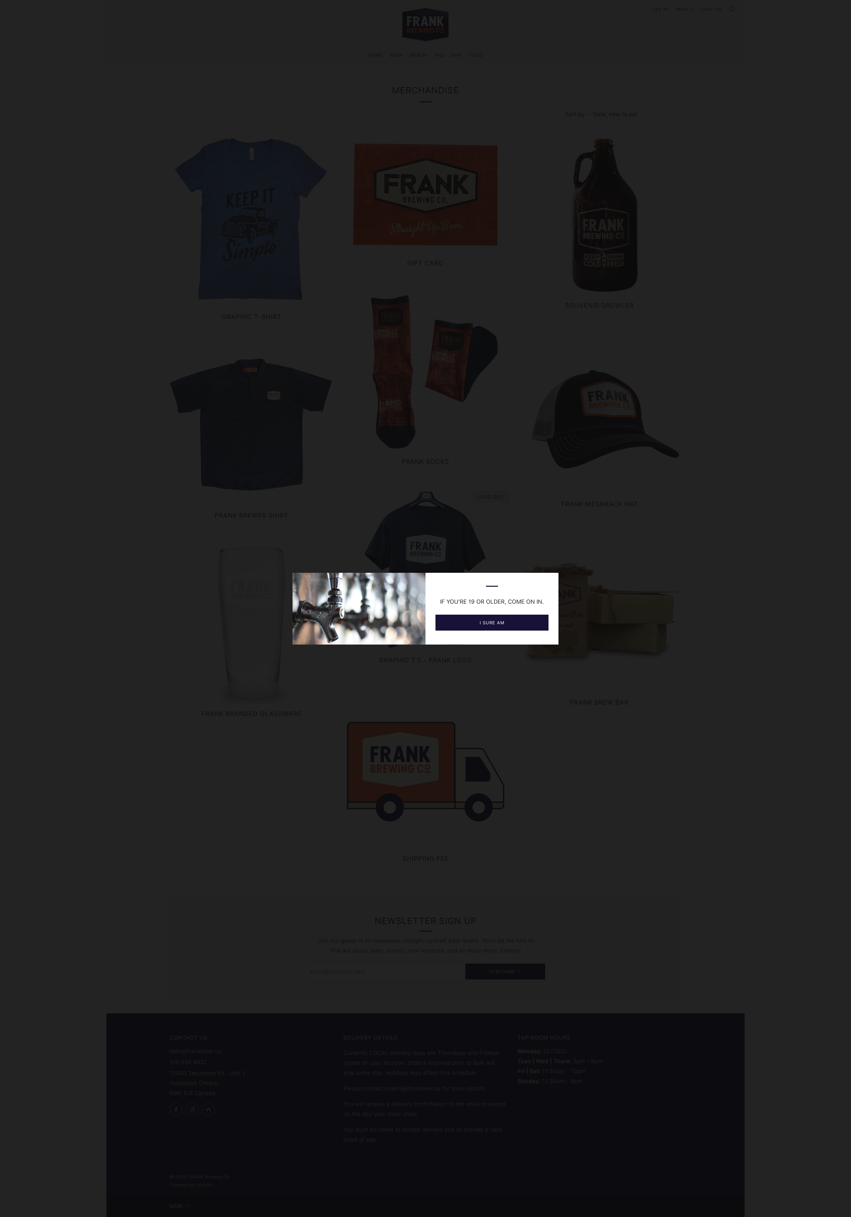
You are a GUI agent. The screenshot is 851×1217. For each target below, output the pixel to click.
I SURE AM (492, 622)
